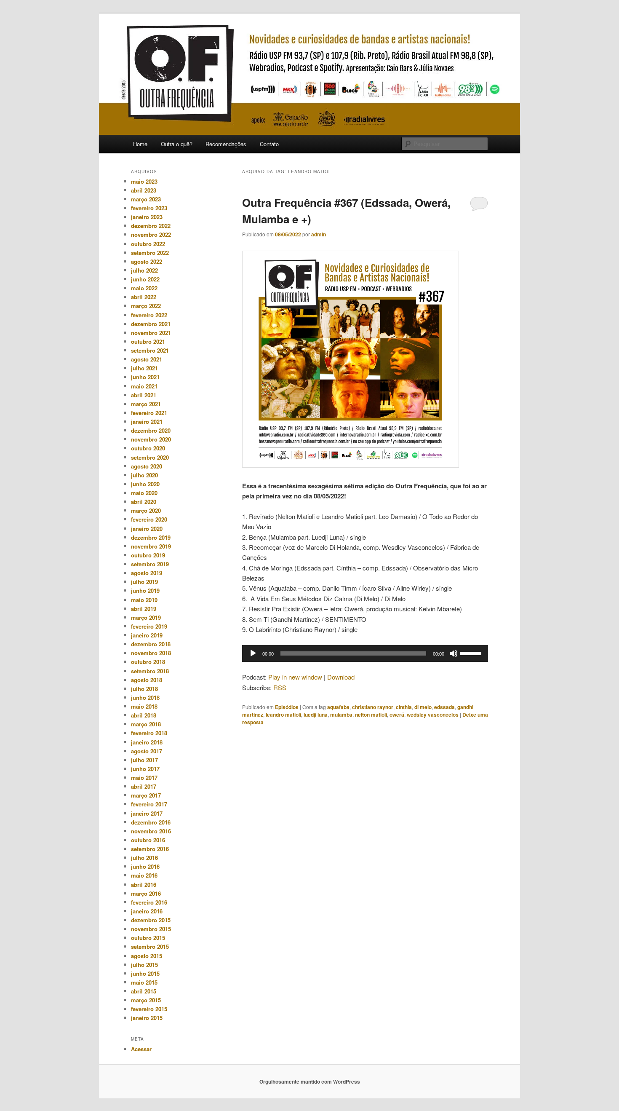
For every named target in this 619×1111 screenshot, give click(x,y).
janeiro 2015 (147, 1018)
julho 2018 (144, 689)
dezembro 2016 (151, 822)
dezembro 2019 (151, 537)
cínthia (404, 707)
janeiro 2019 (147, 635)
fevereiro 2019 (149, 626)
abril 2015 (143, 991)
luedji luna (316, 714)
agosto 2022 (146, 261)
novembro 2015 (151, 929)
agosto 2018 (146, 680)
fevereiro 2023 (149, 208)
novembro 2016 (151, 831)
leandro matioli (283, 714)
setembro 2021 (150, 350)
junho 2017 (145, 769)
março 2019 (146, 617)
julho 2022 (144, 270)
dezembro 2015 (151, 920)
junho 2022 (145, 279)
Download (341, 676)
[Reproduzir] (253, 653)
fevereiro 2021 (149, 413)
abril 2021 (143, 395)
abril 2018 (143, 715)
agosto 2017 (146, 751)
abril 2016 (143, 885)
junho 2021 (145, 377)
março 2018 (146, 724)
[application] (365, 653)
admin (318, 234)
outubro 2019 (148, 555)
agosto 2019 (146, 573)
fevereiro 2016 (149, 902)
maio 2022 (144, 288)
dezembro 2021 (151, 324)
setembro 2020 (150, 457)
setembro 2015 (150, 946)
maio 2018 (144, 706)
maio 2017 (144, 778)
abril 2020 (143, 502)
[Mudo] (453, 653)
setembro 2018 (150, 671)
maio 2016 (144, 875)
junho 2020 (145, 484)
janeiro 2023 (147, 217)
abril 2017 (143, 786)
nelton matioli (371, 714)
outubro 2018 (148, 662)
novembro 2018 (151, 653)
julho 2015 (144, 965)
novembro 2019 (151, 546)
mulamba (341, 714)
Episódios (287, 707)
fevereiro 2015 (149, 1009)
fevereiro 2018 (149, 733)
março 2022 (146, 306)
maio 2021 (144, 386)
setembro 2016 (150, 849)
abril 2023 (143, 190)
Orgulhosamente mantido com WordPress (309, 1081)
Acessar (141, 1049)
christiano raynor (372, 707)
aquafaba (338, 707)
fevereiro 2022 (149, 315)
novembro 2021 (151, 333)
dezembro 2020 (151, 430)
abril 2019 (143, 609)
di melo (423, 707)
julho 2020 (144, 475)
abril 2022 (143, 297)
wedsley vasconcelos (433, 714)
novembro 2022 (151, 234)
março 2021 (146, 404)
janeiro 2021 (147, 422)
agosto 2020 (146, 466)
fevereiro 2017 (149, 804)
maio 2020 (144, 493)
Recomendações (225, 144)
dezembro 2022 (151, 226)
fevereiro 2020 (149, 519)
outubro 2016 (148, 840)
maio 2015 (144, 982)
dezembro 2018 (151, 644)
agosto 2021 (146, 359)
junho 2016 (145, 866)
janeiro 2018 (147, 742)
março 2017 (146, 795)
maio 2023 (144, 181)
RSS (279, 687)
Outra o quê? (176, 144)
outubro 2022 (148, 244)
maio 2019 (144, 600)
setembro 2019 (150, 564)
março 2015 (146, 1000)
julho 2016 (144, 858)
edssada (444, 707)
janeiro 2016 (147, 911)
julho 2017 (144, 760)
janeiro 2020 (147, 529)
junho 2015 (145, 973)
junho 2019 (145, 590)
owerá (397, 714)
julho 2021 (144, 368)
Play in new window (295, 676)
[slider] (472, 652)
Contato (269, 144)
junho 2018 (145, 697)
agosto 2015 (146, 956)
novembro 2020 (151, 439)
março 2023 (146, 199)
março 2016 (146, 893)
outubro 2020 (148, 448)
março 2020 (146, 510)
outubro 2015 (148, 938)
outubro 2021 (148, 341)
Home (140, 144)
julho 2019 (144, 582)
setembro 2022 (150, 253)
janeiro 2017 (147, 813)
